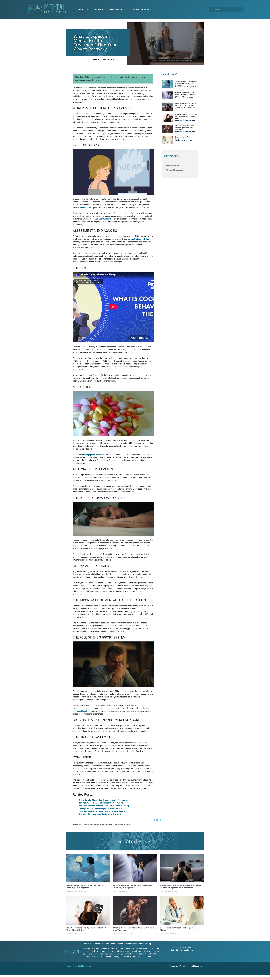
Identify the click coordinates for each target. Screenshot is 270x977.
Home (80, 9)
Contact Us (98, 944)
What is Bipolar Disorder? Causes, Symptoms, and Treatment (184, 128)
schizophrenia (86, 207)
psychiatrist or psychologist (139, 239)
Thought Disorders (115, 9)
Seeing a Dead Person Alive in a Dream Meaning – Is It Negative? (186, 83)
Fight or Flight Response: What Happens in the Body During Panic (185, 94)
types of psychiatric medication (94, 454)
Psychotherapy (119, 824)
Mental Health (88, 824)
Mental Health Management (103, 824)
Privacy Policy (131, 944)
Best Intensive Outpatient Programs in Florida (185, 138)
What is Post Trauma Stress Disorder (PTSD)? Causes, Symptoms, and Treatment (185, 105)
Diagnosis (78, 824)
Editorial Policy (145, 944)
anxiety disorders (106, 219)
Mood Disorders (94, 9)
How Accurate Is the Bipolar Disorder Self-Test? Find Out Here (185, 116)
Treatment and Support (140, 9)
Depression (77, 213)
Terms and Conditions (114, 944)
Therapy (128, 824)
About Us (88, 944)
